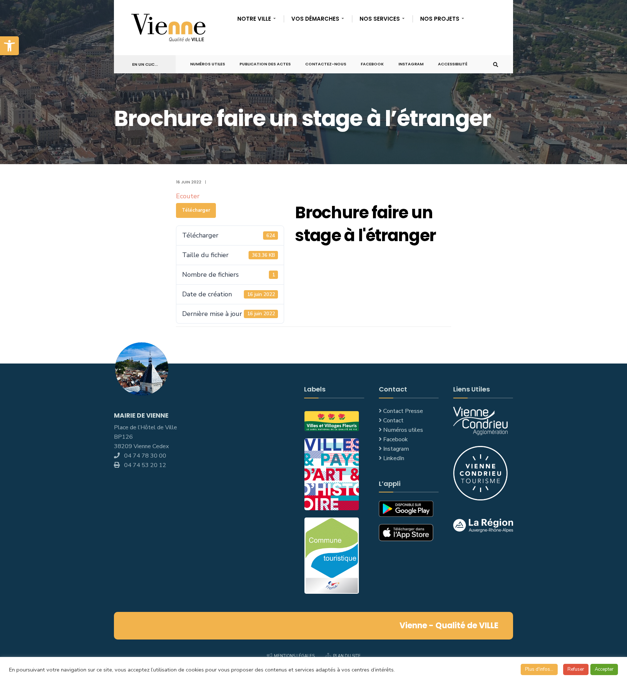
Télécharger (196, 210)
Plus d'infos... (539, 669)
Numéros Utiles (207, 64)
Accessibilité (452, 64)
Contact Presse (403, 411)
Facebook (372, 64)
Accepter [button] (604, 669)
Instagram (410, 64)
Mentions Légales (294, 656)
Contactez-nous (325, 64)
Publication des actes (265, 64)
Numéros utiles (403, 430)
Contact (393, 421)
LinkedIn (393, 458)
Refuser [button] (575, 669)
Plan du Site (347, 656)
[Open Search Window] (495, 64)
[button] (9, 45)
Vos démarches (315, 19)
